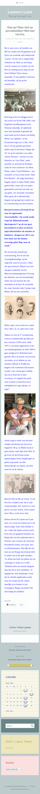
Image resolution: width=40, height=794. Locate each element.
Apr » (11, 711)
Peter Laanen (24, 627)
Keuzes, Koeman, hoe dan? (20, 648)
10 (31, 694)
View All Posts (20, 631)
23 (25, 702)
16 (25, 698)
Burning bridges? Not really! (20, 658)
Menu (21, 3)
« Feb (7, 711)
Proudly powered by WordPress (16, 786)
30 (25, 705)
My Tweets (9, 748)
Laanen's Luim (20, 12)
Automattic (25, 789)
